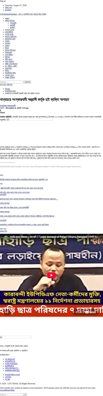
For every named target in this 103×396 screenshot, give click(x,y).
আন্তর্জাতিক (9, 32)
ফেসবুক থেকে (9, 75)
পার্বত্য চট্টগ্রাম (9, 21)
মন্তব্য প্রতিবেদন (10, 37)
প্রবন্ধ (7, 46)
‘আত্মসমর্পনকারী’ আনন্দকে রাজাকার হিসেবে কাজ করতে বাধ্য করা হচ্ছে (21, 188)
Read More (10, 390)
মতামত (7, 41)
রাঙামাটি (12, 25)
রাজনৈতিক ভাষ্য (10, 39)
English (8, 10)
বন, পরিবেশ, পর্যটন (11, 66)
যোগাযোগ (8, 377)
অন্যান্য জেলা (9, 30)
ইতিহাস (7, 57)
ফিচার (7, 48)
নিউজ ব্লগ (8, 8)
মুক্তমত (7, 43)
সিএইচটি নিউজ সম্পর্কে (12, 375)
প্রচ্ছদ (7, 18)
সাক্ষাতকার (8, 52)
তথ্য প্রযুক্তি (9, 61)
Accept (3, 390)
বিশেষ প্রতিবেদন (10, 50)
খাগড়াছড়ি (13, 23)
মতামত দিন (3, 231)
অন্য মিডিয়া (9, 55)
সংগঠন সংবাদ (9, 34)
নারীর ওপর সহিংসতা (11, 64)
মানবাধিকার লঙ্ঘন (10, 73)
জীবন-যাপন (8, 59)
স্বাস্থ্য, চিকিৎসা (10, 77)
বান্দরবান (12, 27)
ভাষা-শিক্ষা (8, 68)
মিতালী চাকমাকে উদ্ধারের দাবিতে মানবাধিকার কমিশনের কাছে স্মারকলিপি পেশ (24, 179)
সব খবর (10, 359)
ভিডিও (7, 71)
